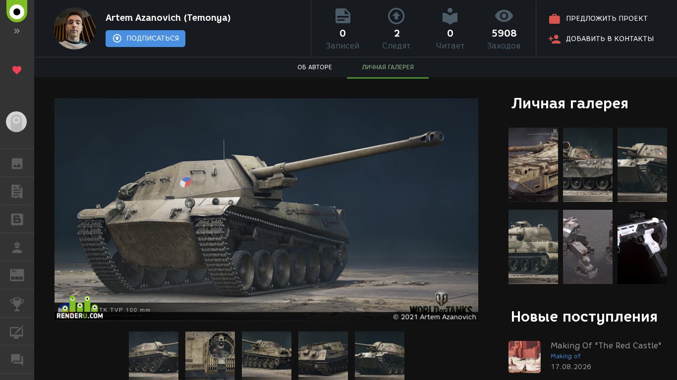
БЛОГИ (17, 219)
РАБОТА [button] (17, 247)
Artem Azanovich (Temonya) (168, 17)
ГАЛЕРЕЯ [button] (17, 163)
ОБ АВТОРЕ (314, 67)
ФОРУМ (17, 359)
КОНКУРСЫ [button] (17, 303)
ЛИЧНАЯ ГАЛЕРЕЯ (388, 67)
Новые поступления (584, 316)
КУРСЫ (17, 331)
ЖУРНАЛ (23, 274)
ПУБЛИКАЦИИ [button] (17, 191)
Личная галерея (569, 103)
